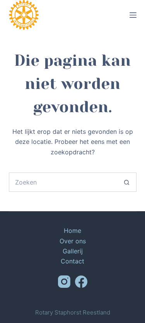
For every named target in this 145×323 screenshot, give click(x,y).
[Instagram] (64, 281)
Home (72, 230)
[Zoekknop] (126, 182)
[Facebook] (81, 281)
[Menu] (133, 15)
